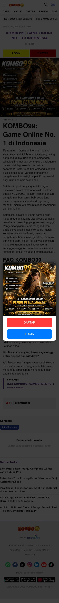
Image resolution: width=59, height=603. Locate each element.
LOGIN (29, 334)
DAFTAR (29, 322)
